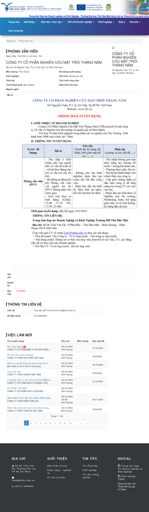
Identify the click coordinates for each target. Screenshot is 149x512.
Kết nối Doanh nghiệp (80, 22)
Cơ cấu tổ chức (56, 477)
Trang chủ (13, 22)
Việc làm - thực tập (51, 22)
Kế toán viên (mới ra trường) (20, 354)
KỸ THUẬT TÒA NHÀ (17, 388)
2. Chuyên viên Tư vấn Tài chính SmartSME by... (29, 379)
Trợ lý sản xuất (14, 371)
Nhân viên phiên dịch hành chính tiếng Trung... (28, 407)
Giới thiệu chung (57, 465)
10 (70, 423)
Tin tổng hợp (90, 465)
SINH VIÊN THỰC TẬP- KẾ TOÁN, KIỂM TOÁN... (29, 398)
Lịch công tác (15, 30)
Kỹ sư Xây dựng (14, 346)
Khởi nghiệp (105, 22)
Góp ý (121, 22)
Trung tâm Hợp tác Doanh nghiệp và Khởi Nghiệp (130, 468)
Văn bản (134, 22)
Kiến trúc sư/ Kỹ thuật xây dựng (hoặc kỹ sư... (28, 363)
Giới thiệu (29, 22)
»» (87, 423)
